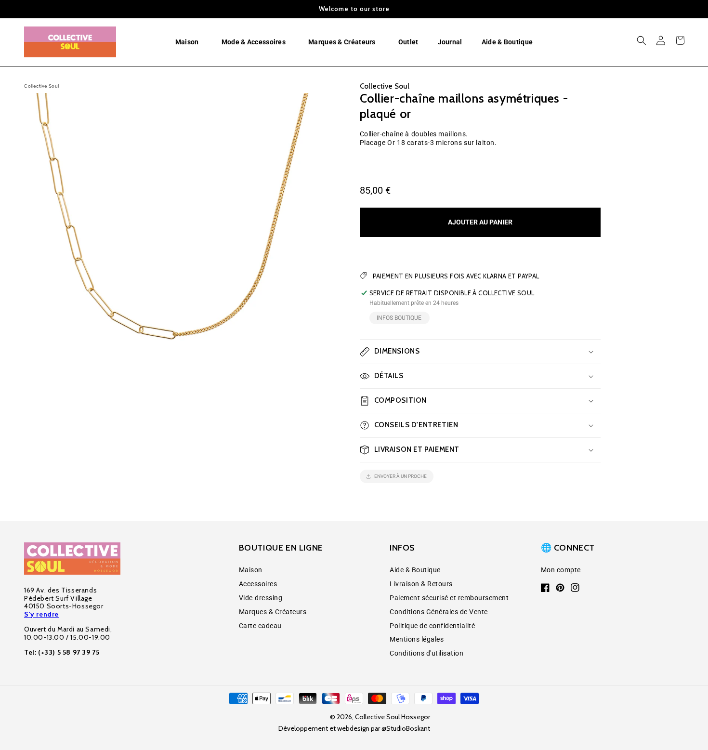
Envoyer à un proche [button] (400, 476)
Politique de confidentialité (432, 626)
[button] (189, 42)
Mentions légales (417, 639)
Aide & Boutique (415, 570)
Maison (250, 570)
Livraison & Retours (421, 584)
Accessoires (258, 584)
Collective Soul (41, 86)
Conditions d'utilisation (426, 653)
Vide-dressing (261, 598)
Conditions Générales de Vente (439, 612)
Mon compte (561, 570)
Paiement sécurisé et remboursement (449, 598)
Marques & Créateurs (273, 612)
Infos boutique (399, 318)
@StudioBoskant (405, 728)
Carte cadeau (260, 626)
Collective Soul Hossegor (392, 716)
